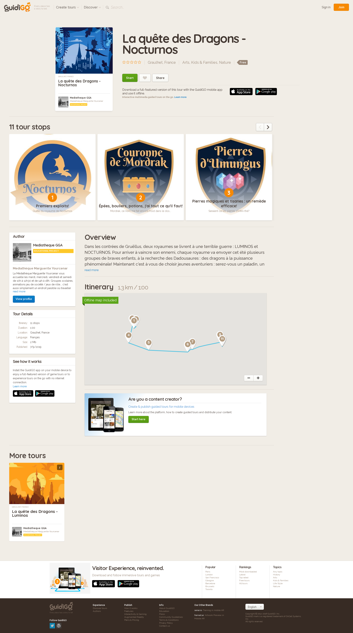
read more (19, 291)
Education (164, 611)
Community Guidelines (171, 617)
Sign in (326, 7)
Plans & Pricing (131, 620)
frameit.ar (199, 615)
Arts (185, 62)
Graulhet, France (66, 76)
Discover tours (100, 608)
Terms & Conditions (169, 620)
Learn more (180, 97)
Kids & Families (204, 62)
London (209, 574)
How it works (130, 608)
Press (162, 614)
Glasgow (209, 580)
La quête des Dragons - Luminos (35, 513)
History (276, 574)
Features (128, 611)
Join (341, 7)
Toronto (209, 589)
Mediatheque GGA (80, 97)
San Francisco (212, 577)
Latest (242, 574)
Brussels (209, 586)
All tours (243, 583)
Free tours (244, 580)
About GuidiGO (166, 608)
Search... (117, 7)
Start (130, 78)
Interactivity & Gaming (135, 614)
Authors (97, 611)
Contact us (164, 626)
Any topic (277, 571)
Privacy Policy (166, 623)
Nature (225, 62)
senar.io (198, 610)
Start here (138, 419)
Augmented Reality (134, 617)
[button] (134, 322)
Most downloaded (248, 571)
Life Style (278, 583)
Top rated (243, 577)
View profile (24, 299)
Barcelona (210, 583)
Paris (207, 571)
